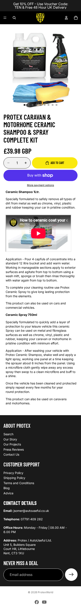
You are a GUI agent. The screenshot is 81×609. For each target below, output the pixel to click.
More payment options (40, 185)
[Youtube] (44, 602)
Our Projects (12, 444)
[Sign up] (71, 574)
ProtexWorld (45, 592)
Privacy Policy (13, 473)
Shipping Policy (14, 478)
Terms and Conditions (18, 483)
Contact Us (11, 454)
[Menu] (5, 18)
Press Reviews (13, 449)
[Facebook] (36, 602)
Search (8, 434)
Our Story (10, 439)
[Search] (14, 17)
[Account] (66, 17)
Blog (6, 488)
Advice (8, 493)
